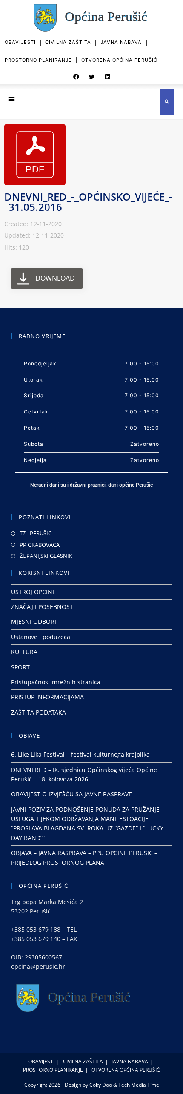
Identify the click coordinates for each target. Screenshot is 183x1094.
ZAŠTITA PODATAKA (38, 712)
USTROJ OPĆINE (33, 592)
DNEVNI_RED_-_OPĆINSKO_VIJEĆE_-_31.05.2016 (88, 202)
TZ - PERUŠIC (35, 533)
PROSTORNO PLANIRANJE (38, 60)
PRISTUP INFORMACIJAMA (47, 697)
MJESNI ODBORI (33, 621)
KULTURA (24, 652)
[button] (76, 76)
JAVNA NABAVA (121, 42)
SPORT (20, 667)
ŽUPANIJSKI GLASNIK (46, 556)
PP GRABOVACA (40, 544)
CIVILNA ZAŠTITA (68, 42)
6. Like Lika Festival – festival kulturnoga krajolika (80, 754)
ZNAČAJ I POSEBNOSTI (43, 607)
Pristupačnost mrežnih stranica (55, 682)
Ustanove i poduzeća (40, 637)
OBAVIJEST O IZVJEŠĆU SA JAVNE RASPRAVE (71, 794)
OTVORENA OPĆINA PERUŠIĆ (119, 60)
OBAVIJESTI (20, 42)
